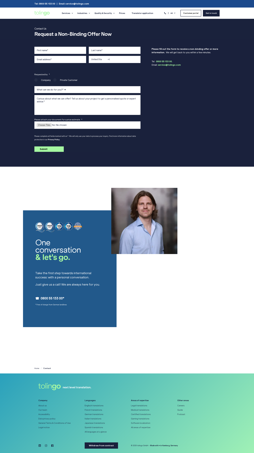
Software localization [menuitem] (140, 423)
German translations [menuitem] (94, 414)
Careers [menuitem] (181, 405)
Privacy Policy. (54, 140)
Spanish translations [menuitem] (94, 427)
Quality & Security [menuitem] (103, 13)
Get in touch (211, 13)
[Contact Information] (165, 13)
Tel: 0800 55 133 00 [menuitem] (44, 4)
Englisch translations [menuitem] (94, 405)
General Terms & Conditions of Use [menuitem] (54, 423)
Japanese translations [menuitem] (95, 423)
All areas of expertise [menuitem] (140, 427)
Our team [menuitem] (42, 410)
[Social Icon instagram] (46, 445)
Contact (47, 368)
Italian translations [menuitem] (93, 419)
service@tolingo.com (169, 65)
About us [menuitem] (42, 405)
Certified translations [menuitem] (141, 414)
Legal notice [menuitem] (44, 427)
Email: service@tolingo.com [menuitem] (74, 4)
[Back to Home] (42, 13)
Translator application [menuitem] (142, 13)
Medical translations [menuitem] (140, 410)
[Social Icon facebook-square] (51, 445)
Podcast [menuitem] (181, 414)
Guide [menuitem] (180, 410)
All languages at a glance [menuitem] (96, 432)
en (172, 13)
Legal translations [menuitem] (139, 405)
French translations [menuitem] (93, 410)
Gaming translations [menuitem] (140, 419)
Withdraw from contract (101, 445)
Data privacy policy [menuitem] (46, 419)
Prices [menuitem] (122, 13)
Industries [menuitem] (82, 13)
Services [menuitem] (66, 13)
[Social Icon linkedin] (40, 445)
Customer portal (190, 13)
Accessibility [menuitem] (44, 414)
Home (36, 368)
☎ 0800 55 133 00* (49, 298)
